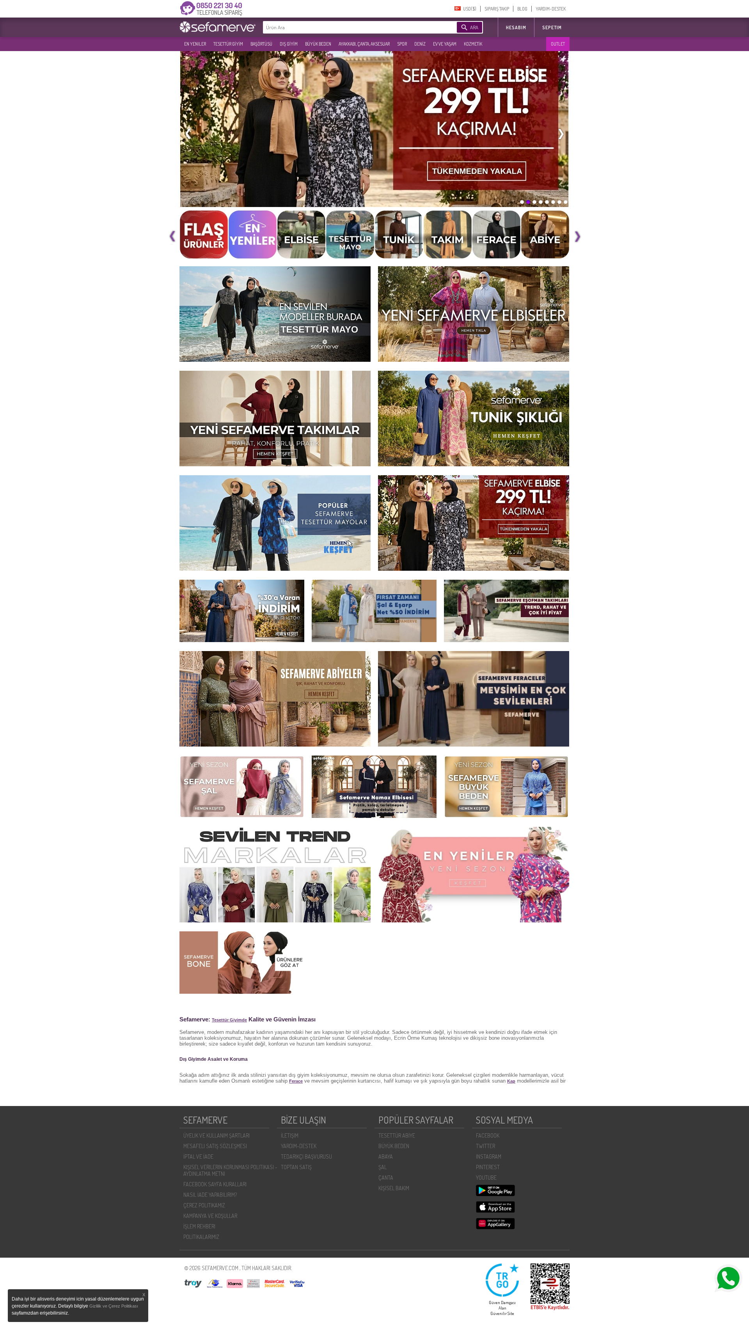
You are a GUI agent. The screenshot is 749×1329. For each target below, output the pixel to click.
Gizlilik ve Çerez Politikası (113, 1306)
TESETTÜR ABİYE (396, 1135)
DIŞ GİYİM (289, 44)
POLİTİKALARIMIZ (201, 1236)
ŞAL (382, 1167)
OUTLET (558, 44)
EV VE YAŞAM (444, 44)
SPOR (402, 44)
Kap (511, 1081)
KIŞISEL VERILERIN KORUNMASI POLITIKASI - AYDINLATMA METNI (230, 1170)
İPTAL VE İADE (198, 1156)
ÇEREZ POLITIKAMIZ (204, 1205)
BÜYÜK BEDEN (318, 44)
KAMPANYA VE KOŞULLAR (210, 1215)
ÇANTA (385, 1177)
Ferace (296, 1081)
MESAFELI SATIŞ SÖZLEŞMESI (215, 1146)
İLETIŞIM (289, 1135)
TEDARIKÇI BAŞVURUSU (306, 1156)
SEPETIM (552, 27)
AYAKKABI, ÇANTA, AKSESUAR (364, 44)
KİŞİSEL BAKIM (393, 1188)
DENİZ (420, 44)
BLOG (522, 9)
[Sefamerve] (219, 27)
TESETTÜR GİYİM (228, 44)
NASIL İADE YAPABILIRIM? (210, 1194)
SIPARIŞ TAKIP (497, 9)
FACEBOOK (487, 1135)
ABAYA (385, 1156)
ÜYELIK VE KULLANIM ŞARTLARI (216, 1135)
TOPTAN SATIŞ (296, 1167)
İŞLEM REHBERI (199, 1226)
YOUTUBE (486, 1177)
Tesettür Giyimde (229, 1020)
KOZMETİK (473, 44)
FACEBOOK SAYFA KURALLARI (215, 1184)
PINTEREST (488, 1167)
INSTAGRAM (488, 1156)
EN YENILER (195, 44)
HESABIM (516, 27)
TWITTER (485, 1146)
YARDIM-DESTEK (551, 9)
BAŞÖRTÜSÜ (261, 44)
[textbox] (348, 27)
